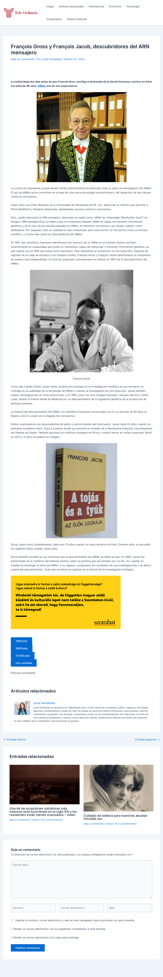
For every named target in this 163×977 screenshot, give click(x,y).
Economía (115, 6)
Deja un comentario (22, 59)
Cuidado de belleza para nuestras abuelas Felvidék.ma (115, 817)
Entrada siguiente (147, 739)
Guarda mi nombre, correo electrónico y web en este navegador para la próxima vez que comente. (75, 920)
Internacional (96, 6)
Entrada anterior (15, 739)
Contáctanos (54, 19)
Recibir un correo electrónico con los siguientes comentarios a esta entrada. (60, 928)
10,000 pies (23, 655)
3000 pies (22, 648)
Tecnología (132, 6)
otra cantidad (24, 663)
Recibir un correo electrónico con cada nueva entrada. (46, 937)
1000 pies (21, 641)
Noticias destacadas (71, 6)
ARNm (42, 85)
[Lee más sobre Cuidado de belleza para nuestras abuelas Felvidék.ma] (119, 787)
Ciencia (35, 819)
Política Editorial (77, 19)
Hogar (50, 6)
